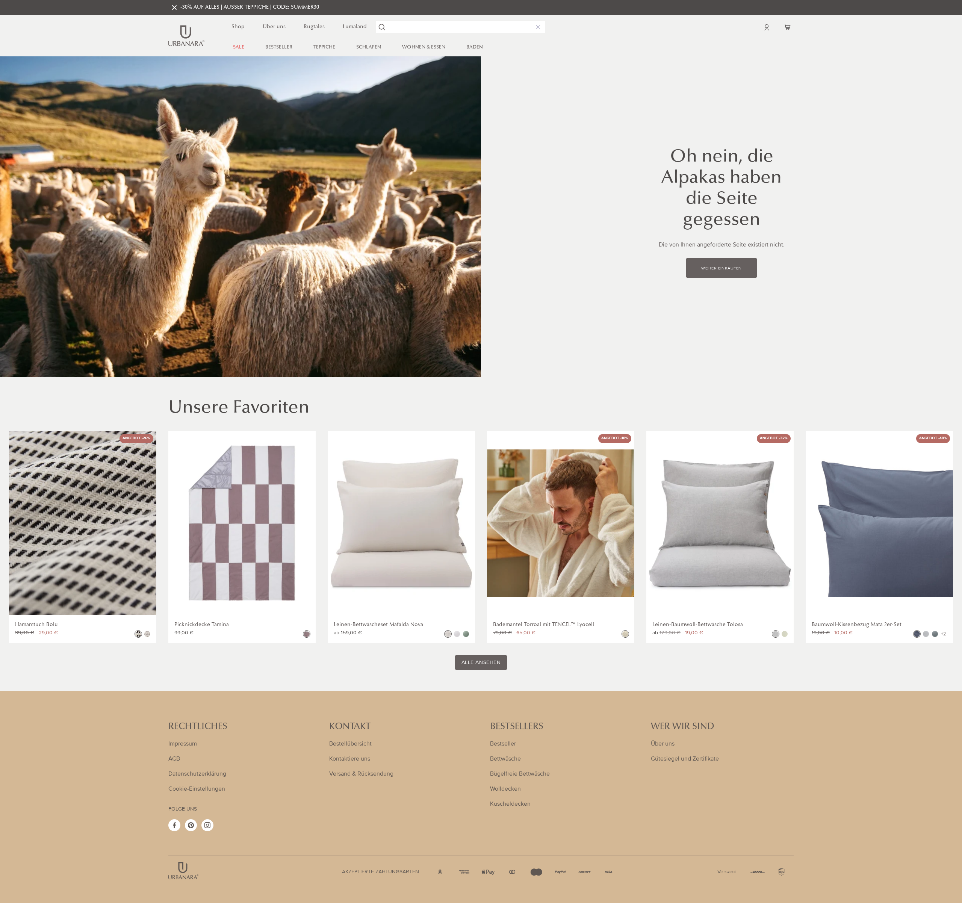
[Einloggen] (767, 27)
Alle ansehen (481, 662)
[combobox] (460, 27)
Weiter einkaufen (721, 268)
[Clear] (536, 27)
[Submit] (382, 27)
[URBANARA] (186, 36)
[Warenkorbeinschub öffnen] (788, 27)
